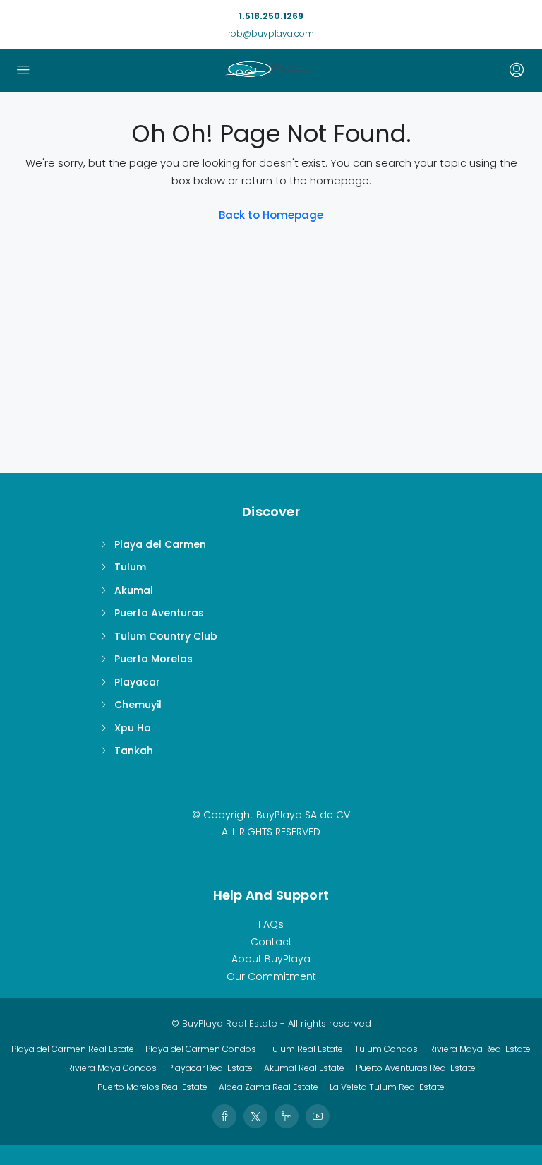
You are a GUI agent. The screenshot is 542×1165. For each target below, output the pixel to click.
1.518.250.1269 (271, 16)
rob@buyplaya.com (271, 34)
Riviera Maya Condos (112, 1068)
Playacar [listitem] (137, 682)
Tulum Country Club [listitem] (165, 636)
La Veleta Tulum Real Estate (387, 1087)
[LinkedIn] (287, 1116)
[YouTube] (318, 1116)
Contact (271, 942)
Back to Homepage (271, 215)
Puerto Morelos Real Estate (152, 1087)
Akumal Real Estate (304, 1068)
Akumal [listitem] (133, 590)
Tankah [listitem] (133, 750)
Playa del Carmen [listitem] (160, 544)
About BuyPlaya (271, 959)
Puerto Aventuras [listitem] (159, 613)
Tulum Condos (386, 1049)
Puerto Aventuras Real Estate (416, 1068)
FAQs (271, 924)
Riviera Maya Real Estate (480, 1049)
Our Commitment (271, 976)
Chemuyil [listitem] (138, 705)
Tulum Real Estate (305, 1049)
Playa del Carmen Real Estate (72, 1049)
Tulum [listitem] (130, 567)
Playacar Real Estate (210, 1068)
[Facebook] (224, 1116)
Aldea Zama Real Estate (268, 1087)
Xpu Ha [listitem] (132, 728)
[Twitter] (255, 1116)
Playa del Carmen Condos (200, 1049)
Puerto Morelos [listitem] (153, 659)
